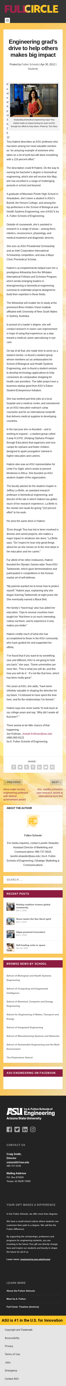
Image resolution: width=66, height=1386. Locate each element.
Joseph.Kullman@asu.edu (37, 733)
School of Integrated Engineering (25, 1027)
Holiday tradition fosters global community (33, 906)
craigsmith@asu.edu (18, 1162)
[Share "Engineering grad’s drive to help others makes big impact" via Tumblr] (26, 767)
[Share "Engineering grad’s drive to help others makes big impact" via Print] (52, 767)
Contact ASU (12, 1378)
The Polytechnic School (20, 1057)
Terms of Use (12, 1354)
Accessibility (12, 1338)
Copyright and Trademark (19, 1329)
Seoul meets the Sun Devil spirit (33, 919)
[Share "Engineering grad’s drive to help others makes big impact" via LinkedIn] (39, 767)
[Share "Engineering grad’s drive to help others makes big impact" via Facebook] (14, 767)
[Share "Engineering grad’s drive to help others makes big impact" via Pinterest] (33, 767)
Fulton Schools (30, 64)
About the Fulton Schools (21, 1290)
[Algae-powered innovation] (11, 934)
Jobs (8, 1362)
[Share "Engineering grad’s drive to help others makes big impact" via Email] (46, 767)
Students (33, 68)
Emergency (11, 1370)
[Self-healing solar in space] (11, 947)
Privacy (9, 1346)
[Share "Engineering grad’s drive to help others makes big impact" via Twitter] (20, 767)
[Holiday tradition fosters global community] (11, 907)
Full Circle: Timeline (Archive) (23, 1306)
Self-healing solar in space (30, 945)
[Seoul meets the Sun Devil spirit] (11, 921)
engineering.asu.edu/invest (35, 1259)
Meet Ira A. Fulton (16, 1299)
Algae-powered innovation (30, 932)
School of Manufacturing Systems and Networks (33, 1036)
